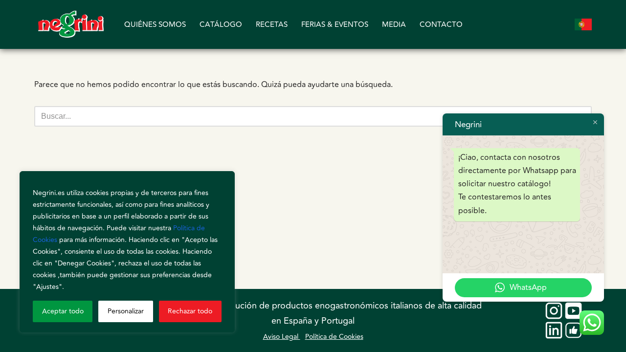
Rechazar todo (190, 311)
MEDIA (394, 24)
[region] (127, 251)
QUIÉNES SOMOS (155, 24)
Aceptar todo (63, 311)
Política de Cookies (334, 336)
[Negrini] (71, 24)
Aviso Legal (281, 336)
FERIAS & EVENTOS (334, 24)
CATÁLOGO (221, 24)
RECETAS (272, 24)
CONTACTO (441, 24)
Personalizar (126, 311)
